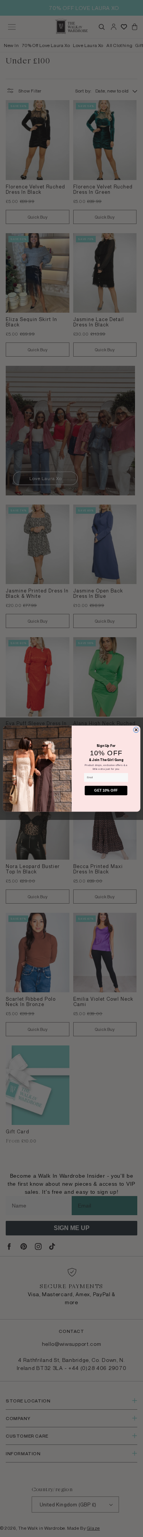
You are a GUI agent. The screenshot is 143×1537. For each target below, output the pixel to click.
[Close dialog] (136, 730)
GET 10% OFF (105, 790)
